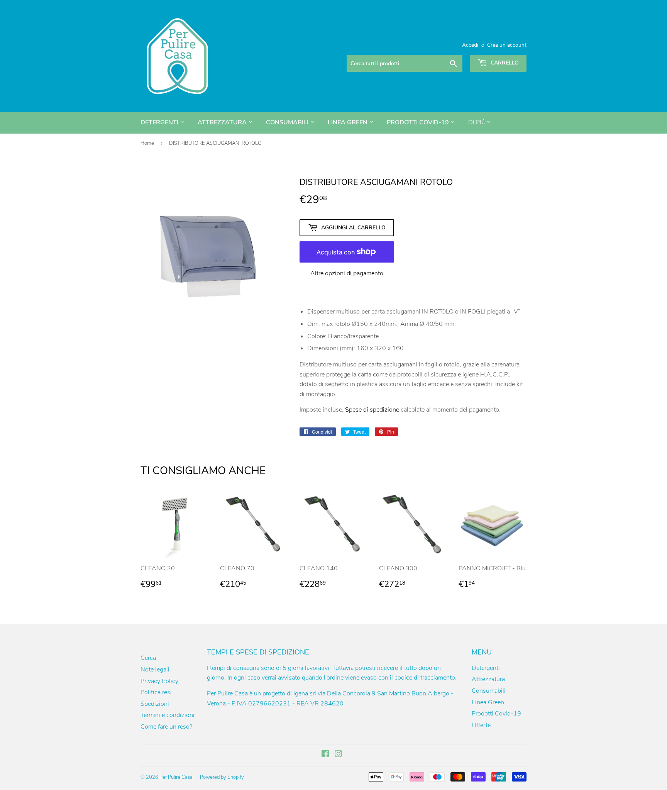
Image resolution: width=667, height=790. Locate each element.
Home (147, 143)
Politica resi (156, 692)
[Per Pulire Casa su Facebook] (325, 755)
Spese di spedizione (372, 409)
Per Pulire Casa (176, 777)
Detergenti (160, 122)
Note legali (155, 669)
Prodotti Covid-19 (418, 122)
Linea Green (348, 122)
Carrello (504, 62)
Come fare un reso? (166, 726)
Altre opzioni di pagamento (346, 273)
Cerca (148, 658)
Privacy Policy (159, 681)
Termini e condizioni (168, 715)
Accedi (470, 45)
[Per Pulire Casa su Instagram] (338, 755)
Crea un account (506, 45)
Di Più (477, 122)
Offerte (481, 725)
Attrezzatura (223, 122)
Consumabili (288, 122)
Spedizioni (155, 704)
